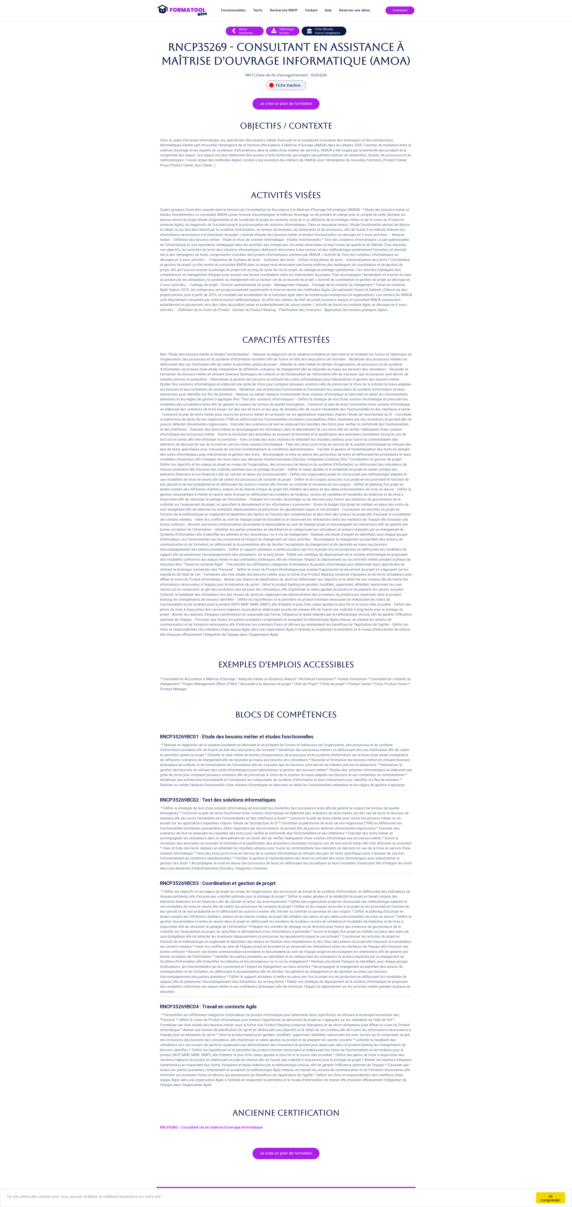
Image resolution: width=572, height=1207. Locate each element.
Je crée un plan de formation (286, 103)
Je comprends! (550, 1198)
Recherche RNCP (284, 10)
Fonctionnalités (233, 10)
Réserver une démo (354, 10)
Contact (311, 10)
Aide (328, 10)
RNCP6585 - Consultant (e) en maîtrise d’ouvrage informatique (211, 1127)
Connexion (400, 10)
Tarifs (258, 10)
